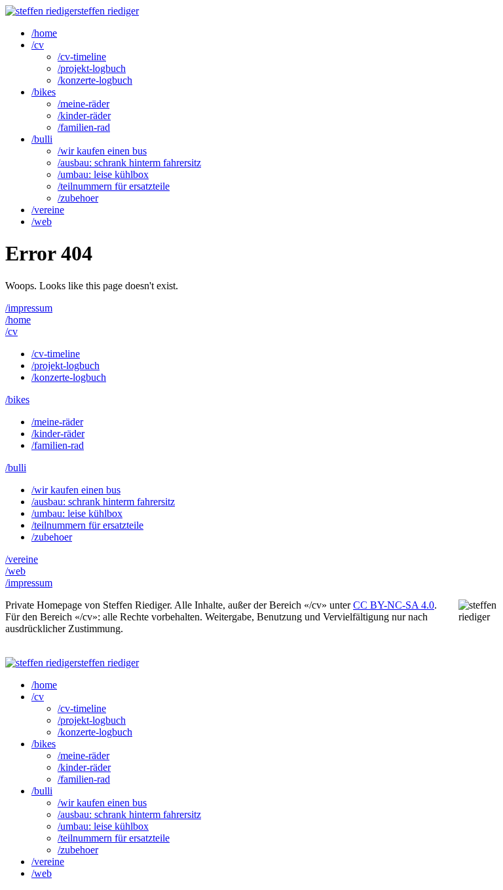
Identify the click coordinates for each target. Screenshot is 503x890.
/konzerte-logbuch (95, 80)
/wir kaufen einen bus (102, 150)
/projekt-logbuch (92, 68)
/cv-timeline (82, 56)
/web (41, 221)
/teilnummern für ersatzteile (114, 186)
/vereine (47, 209)
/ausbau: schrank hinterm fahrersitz (129, 162)
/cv (37, 44)
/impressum (28, 307)
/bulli (41, 139)
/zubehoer (78, 198)
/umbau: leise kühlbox (103, 174)
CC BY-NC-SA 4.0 (393, 605)
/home (44, 33)
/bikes (43, 92)
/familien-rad (84, 127)
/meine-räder (83, 103)
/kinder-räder (84, 115)
